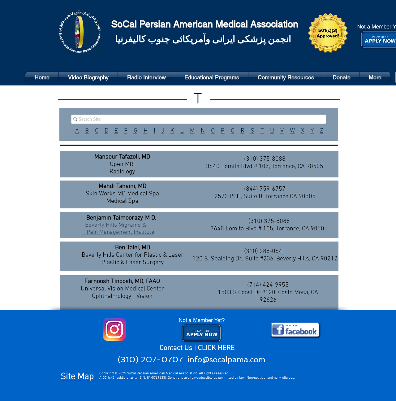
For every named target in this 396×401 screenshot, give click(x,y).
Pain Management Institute (118, 232)
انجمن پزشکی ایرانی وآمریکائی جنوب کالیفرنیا (203, 40)
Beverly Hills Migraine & (114, 225)
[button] (285, 77)
